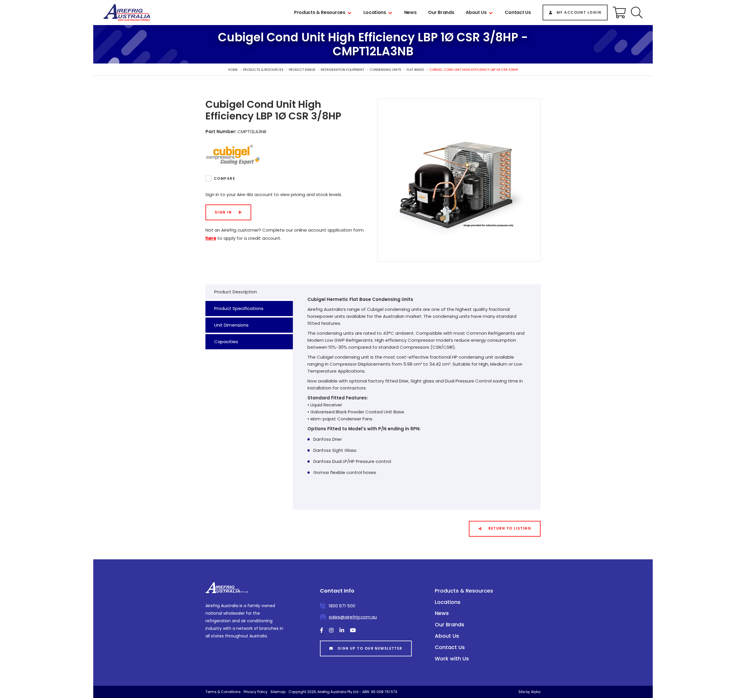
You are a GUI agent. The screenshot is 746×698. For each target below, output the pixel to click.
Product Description (235, 292)
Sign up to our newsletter (370, 648)
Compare (224, 178)
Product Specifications (238, 308)
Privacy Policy (256, 691)
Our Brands (441, 12)
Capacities (226, 342)
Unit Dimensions (231, 325)
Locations (374, 12)
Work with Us (452, 658)
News (410, 12)
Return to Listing (509, 528)
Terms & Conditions (223, 691)
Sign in (223, 212)
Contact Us (518, 12)
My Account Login (579, 12)
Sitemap (278, 691)
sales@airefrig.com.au (353, 617)
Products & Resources (319, 12)
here (210, 238)
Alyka (536, 691)
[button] (637, 12)
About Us (476, 12)
